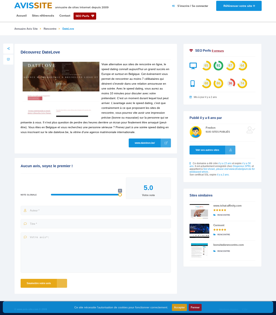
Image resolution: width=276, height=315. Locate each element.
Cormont (218, 225)
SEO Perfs (83, 16)
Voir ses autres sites (207, 150)
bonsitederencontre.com (228, 244)
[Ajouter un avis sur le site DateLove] (8, 60)
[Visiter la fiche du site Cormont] (199, 231)
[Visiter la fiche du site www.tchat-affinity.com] (199, 211)
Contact (64, 15)
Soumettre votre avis (39, 283)
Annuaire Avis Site (26, 28)
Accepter (179, 307)
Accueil (21, 15)
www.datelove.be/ (145, 143)
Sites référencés (43, 15)
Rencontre (50, 28)
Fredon (211, 127)
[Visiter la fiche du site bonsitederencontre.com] (199, 250)
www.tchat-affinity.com (227, 205)
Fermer (195, 307)
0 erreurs (218, 50)
